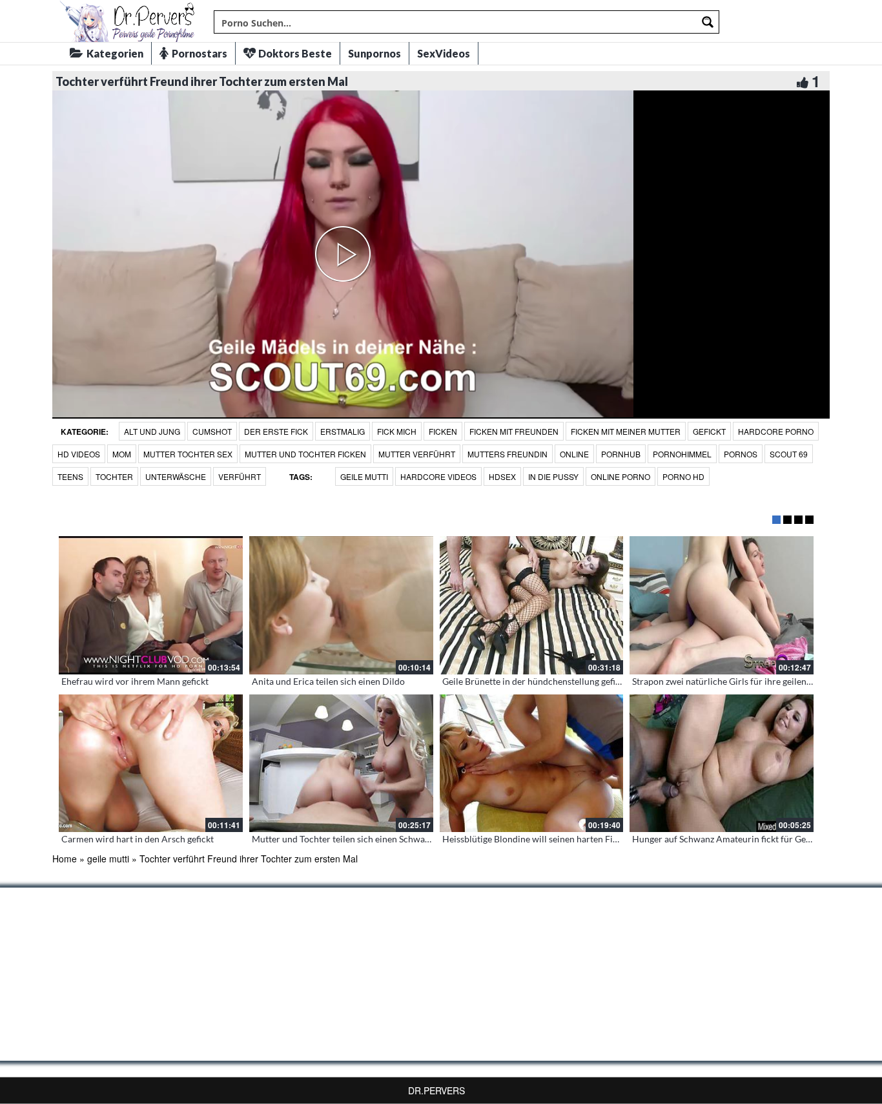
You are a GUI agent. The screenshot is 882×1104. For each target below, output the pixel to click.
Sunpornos (374, 53)
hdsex (502, 476)
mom (121, 453)
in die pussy (553, 476)
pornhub (621, 453)
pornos (740, 453)
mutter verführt (416, 453)
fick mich (396, 431)
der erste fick (276, 431)
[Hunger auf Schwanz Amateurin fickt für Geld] (722, 763)
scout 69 (789, 453)
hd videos (78, 453)
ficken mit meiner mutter (626, 431)
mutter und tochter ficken (305, 453)
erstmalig (342, 431)
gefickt (709, 431)
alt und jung (152, 431)
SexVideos (443, 53)
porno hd (683, 476)
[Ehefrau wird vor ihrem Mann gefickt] (151, 605)
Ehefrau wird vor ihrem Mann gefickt (135, 681)
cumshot (212, 431)
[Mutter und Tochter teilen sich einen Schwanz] (341, 763)
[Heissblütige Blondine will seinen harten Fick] (532, 763)
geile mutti (364, 476)
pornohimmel (682, 453)
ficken (443, 431)
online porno (620, 476)
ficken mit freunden (514, 431)
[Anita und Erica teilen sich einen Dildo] (341, 605)
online (574, 453)
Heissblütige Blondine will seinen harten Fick (532, 838)
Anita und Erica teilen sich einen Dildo (328, 681)
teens (70, 476)
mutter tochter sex (187, 453)
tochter (114, 476)
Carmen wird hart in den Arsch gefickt (137, 838)
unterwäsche (175, 476)
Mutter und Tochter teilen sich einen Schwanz (343, 838)
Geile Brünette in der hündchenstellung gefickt (535, 681)
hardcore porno (776, 431)
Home (64, 858)
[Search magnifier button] (708, 22)
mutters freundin (507, 453)
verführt (239, 476)
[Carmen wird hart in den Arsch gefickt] (151, 763)
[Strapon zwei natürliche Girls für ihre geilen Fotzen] (722, 605)
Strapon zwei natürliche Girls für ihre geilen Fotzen (734, 681)
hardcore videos (438, 476)
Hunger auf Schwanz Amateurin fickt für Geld (723, 838)
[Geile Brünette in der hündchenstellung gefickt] (532, 605)
